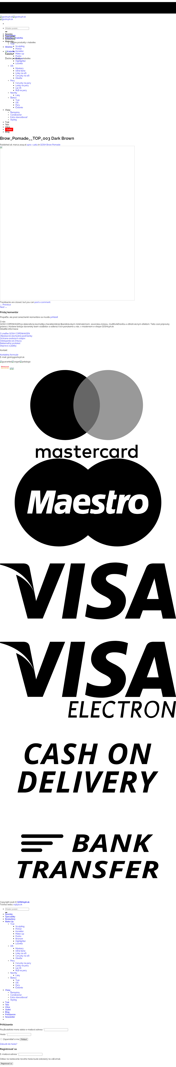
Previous (5, 304)
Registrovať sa (6, 1064)
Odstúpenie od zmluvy (11, 341)
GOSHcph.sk (23, 902)
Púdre (18, 56)
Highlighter (20, 61)
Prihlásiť (24, 1039)
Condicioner (16, 115)
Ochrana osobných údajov (12, 338)
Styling (13, 119)
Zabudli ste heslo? (8, 1044)
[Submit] (6, 31)
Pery (12, 80)
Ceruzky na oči (22, 75)
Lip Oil (18, 88)
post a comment (42, 302)
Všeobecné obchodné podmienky (16, 336)
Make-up (19, 53)
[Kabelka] (10, 51)
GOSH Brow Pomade (50, 144)
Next (3, 307)
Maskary (19, 68)
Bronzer (19, 58)
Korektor (19, 51)
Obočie (18, 78)
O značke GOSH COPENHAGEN (15, 333)
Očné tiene (20, 71)
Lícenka (19, 63)
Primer (18, 49)
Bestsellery (10, 39)
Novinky (9, 34)
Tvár (12, 44)
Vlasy (7, 110)
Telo (7, 125)
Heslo (3, 1034)
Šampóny (15, 112)
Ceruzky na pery (23, 83)
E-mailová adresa (9, 1054)
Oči (11, 66)
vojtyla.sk (17, 904)
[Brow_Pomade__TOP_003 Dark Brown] (67, 300)
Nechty (13, 93)
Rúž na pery (21, 90)
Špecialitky (10, 36)
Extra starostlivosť (18, 117)
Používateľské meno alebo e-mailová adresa (22, 1029)
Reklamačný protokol (10, 343)
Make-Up (9, 41)
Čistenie (19, 107)
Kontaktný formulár (9, 355)
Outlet (9, 129)
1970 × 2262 (32, 144)
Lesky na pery (22, 85)
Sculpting (19, 46)
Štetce (13, 97)
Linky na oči (20, 73)
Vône (7, 127)
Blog (7, 132)
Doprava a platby (8, 346)
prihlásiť (54, 317)
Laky (17, 95)
